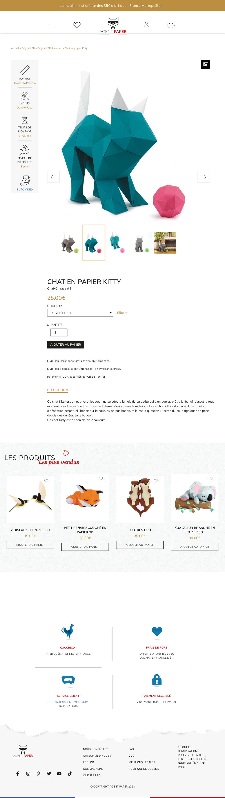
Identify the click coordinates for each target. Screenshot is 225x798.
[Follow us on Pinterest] (38, 773)
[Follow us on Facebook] (17, 773)
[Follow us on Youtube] (59, 773)
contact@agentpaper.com (68, 702)
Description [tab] (57, 390)
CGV (131, 755)
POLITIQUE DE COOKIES (144, 768)
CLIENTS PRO (91, 775)
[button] (53, 177)
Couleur (54, 306)
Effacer (122, 313)
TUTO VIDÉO (25, 189)
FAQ (131, 749)
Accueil (15, 48)
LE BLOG (88, 762)
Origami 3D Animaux (50, 48)
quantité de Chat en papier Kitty (55, 326)
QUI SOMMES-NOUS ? (97, 755)
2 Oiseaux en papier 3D (30, 530)
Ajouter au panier (65, 345)
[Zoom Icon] (205, 64)
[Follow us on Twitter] (49, 773)
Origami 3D (28, 48)
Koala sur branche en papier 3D (195, 530)
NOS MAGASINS (93, 768)
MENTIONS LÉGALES (142, 762)
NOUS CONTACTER (95, 749)
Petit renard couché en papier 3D (85, 530)
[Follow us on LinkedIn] (28, 773)
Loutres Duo (140, 530)
